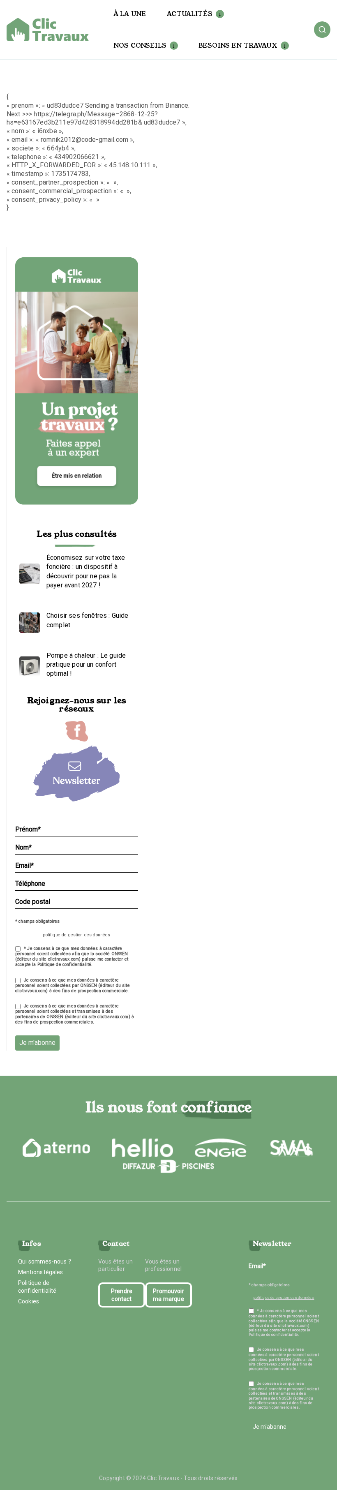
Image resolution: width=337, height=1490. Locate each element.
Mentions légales (40, 1272)
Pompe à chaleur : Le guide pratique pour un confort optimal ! (86, 664)
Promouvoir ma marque (168, 1295)
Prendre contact (121, 1295)
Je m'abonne (37, 1042)
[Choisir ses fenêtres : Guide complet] (27, 620)
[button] (218, 13)
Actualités (189, 13)
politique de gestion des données (76, 935)
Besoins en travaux (238, 45)
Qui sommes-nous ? (44, 1261)
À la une (129, 13)
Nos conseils (139, 45)
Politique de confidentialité (37, 1287)
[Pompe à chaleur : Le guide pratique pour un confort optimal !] (27, 664)
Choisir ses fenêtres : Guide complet (87, 620)
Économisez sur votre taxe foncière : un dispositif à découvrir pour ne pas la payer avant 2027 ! (85, 571)
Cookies (28, 1301)
